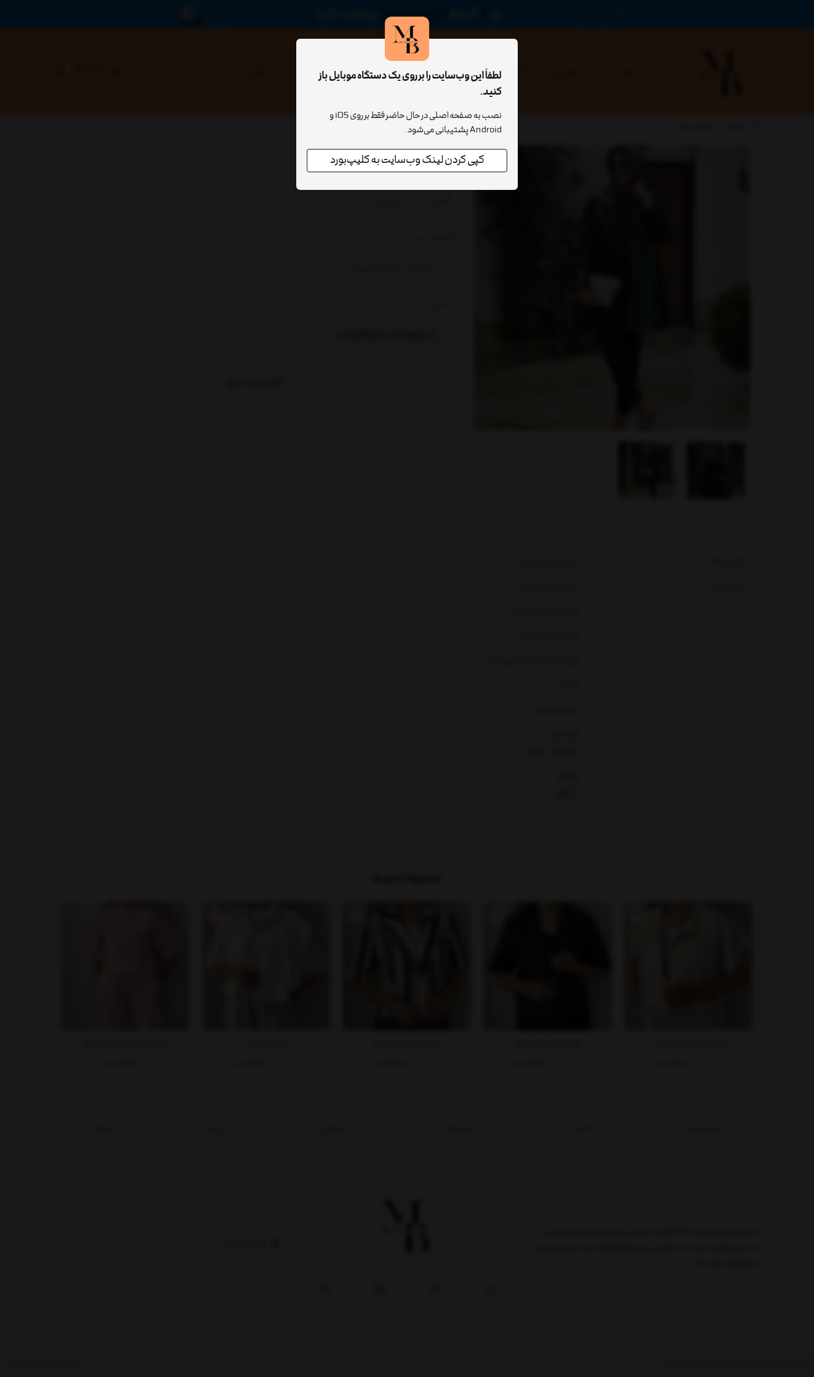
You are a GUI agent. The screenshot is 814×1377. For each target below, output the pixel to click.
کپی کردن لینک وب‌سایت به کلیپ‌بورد (407, 160)
